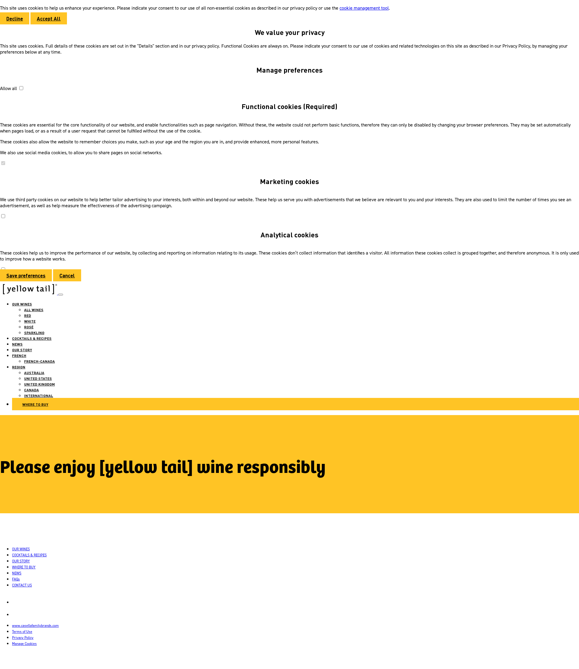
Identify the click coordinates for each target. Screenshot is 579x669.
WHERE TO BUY (24, 567)
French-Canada (39, 361)
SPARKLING (34, 332)
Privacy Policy (22, 637)
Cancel (67, 275)
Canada (31, 390)
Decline (14, 18)
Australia (34, 372)
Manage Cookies (24, 643)
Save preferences (26, 275)
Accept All (49, 18)
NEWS (17, 344)
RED (27, 315)
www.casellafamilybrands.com (35, 625)
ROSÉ (28, 327)
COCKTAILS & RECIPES (32, 338)
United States (38, 378)
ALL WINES (33, 310)
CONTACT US (22, 585)
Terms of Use (22, 631)
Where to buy (35, 404)
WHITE (30, 321)
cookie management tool (364, 8)
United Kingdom (39, 384)
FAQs (16, 579)
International (38, 395)
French (19, 355)
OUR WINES (22, 304)
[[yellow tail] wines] (29, 293)
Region (18, 367)
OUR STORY (22, 350)
